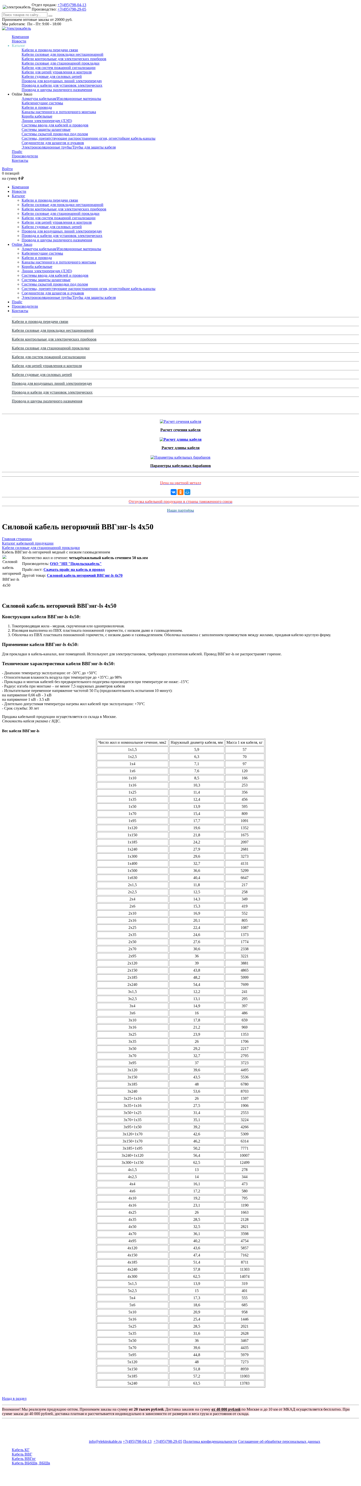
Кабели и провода (37, 107)
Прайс (17, 152)
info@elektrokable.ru (105, 1441)
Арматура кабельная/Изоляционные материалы (61, 98)
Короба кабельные (37, 116)
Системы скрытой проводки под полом (55, 134)
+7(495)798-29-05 (71, 9)
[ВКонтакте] (174, 492)
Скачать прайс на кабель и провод (74, 569)
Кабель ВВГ (22, 1454)
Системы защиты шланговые (46, 129)
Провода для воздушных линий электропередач (62, 81)
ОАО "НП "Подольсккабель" (76, 564)
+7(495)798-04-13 (71, 5)
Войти (7, 169)
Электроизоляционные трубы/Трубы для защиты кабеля (69, 147)
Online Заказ (22, 244)
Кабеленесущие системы (42, 103)
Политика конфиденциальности (210, 1441)
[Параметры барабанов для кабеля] (180, 456)
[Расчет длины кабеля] (181, 438)
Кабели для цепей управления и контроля (57, 72)
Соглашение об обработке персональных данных (279, 1441)
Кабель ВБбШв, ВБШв (31, 1463)
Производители (25, 156)
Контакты (20, 160)
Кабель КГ (20, 1450)
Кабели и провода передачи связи (50, 50)
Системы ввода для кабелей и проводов (55, 125)
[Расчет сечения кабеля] (180, 420)
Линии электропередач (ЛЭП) (47, 121)
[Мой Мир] (187, 492)
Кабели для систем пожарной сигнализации (59, 68)
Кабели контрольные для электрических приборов (64, 59)
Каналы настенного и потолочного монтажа (59, 112)
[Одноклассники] (180, 492)
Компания (20, 37)
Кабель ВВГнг (24, 1459)
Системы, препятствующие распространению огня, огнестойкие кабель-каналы (88, 138)
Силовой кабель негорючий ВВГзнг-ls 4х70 (85, 575)
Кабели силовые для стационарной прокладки (60, 63)
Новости (19, 41)
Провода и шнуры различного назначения (57, 90)
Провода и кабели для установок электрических (62, 85)
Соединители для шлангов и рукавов (53, 143)
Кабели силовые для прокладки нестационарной (62, 54)
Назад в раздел (14, 1398)
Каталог (18, 196)
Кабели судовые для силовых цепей (52, 76)
